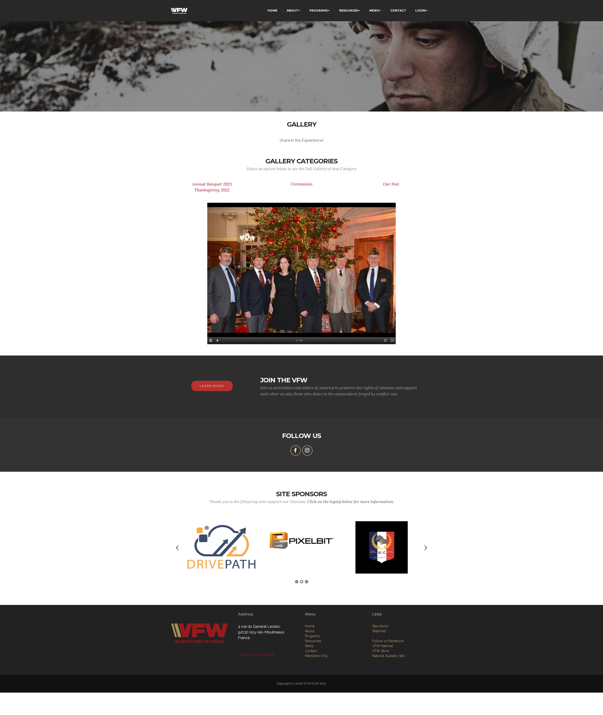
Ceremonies (301, 184)
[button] (177, 547)
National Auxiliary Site (388, 656)
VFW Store (380, 651)
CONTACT (398, 10)
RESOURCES (348, 10)
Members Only (316, 656)
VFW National (382, 646)
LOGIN (420, 10)
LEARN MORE (212, 386)
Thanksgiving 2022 (211, 190)
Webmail (379, 631)
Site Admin (380, 626)
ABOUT (292, 10)
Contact (311, 651)
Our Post (391, 184)
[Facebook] (295, 450)
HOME (272, 10)
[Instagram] (307, 450)
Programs (312, 636)
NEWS (374, 10)
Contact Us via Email (256, 655)
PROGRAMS (319, 10)
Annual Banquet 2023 (212, 184)
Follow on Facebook (388, 641)
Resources (313, 641)
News (309, 646)
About (309, 631)
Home (309, 626)
